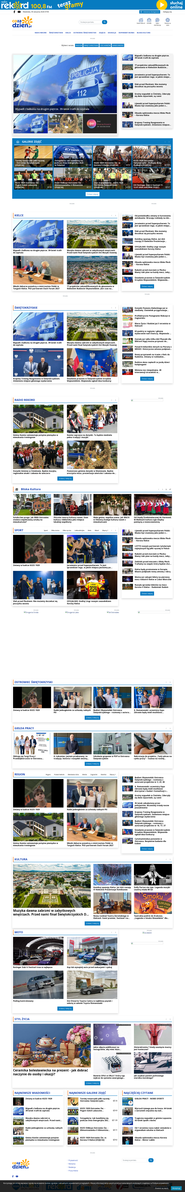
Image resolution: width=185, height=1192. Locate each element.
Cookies (66, 638)
